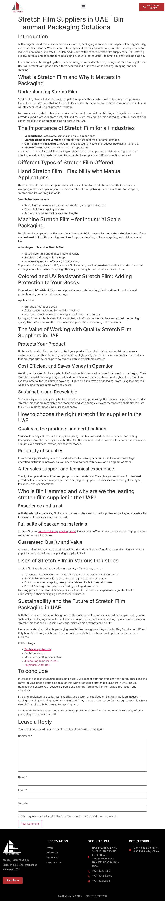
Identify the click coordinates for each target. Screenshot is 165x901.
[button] (83, 6)
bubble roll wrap (48, 531)
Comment (25, 736)
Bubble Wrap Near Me (37, 649)
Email (22, 790)
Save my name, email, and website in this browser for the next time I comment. (69, 816)
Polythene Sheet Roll (37, 664)
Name (22, 777)
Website (23, 803)
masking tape (67, 531)
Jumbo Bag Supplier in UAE (41, 660)
